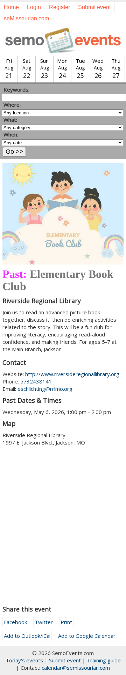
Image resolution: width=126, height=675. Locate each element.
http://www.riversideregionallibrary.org (72, 373)
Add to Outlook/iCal (27, 635)
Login (34, 7)
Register (59, 7)
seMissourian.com (26, 18)
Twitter (44, 622)
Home (11, 7)
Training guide (104, 660)
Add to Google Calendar (86, 635)
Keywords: (16, 89)
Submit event (94, 7)
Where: (12, 104)
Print (66, 622)
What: (10, 119)
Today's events (24, 660)
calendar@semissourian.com (76, 667)
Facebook (15, 622)
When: (11, 134)
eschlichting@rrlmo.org (45, 388)
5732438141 (36, 381)
